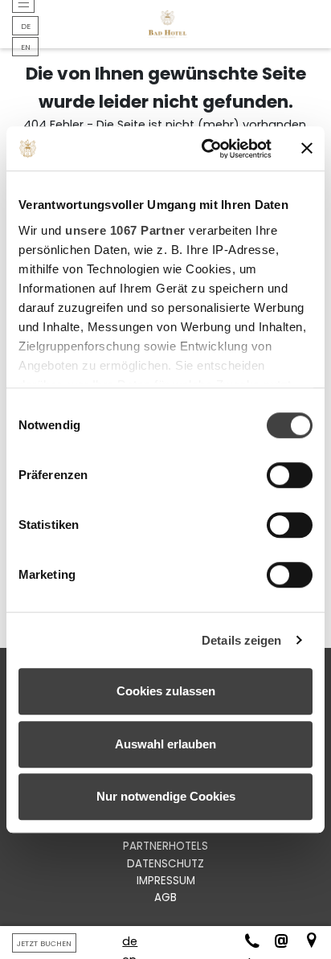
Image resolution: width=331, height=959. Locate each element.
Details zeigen (241, 640)
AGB (165, 897)
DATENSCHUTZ (165, 863)
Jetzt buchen (44, 943)
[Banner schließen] (307, 148)
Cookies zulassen (165, 691)
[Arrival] (305, 942)
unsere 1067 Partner (125, 230)
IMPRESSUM (166, 880)
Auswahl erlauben (165, 744)
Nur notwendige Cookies (165, 796)
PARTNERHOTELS (165, 846)
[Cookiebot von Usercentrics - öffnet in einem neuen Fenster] (205, 148)
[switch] (290, 475)
